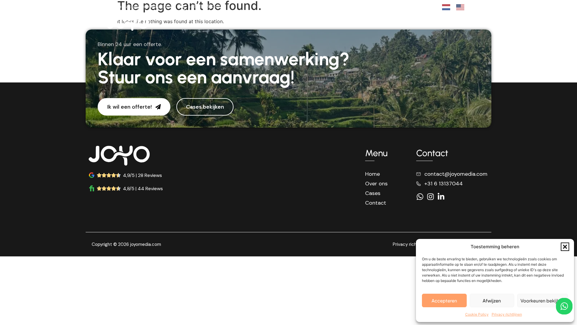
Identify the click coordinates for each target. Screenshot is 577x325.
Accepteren (444, 300)
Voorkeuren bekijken (543, 300)
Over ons (398, 23)
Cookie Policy (477, 314)
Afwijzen (492, 300)
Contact (455, 23)
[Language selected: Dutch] (456, 7)
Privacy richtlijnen (507, 314)
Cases (427, 23)
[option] (461, 7)
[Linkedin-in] (432, 7)
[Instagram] (422, 7)
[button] (565, 247)
